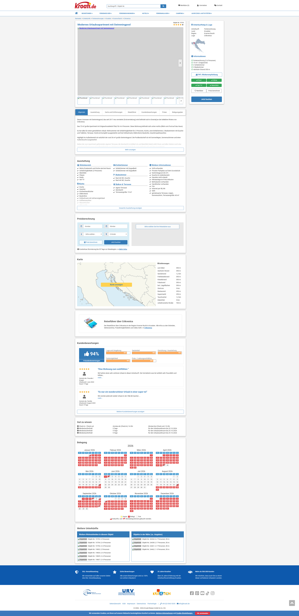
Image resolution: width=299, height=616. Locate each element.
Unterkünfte (86, 18)
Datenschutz (141, 604)
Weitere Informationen (164, 613)
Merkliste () (184, 5)
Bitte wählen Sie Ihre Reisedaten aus (158, 227)
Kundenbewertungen (149, 112)
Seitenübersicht (115, 604)
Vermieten (203, 5)
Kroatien (108, 18)
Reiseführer (132, 112)
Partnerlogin (152, 604)
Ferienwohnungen (98, 18)
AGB (124, 604)
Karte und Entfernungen (113, 112)
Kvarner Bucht (117, 18)
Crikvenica (127, 18)
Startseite (78, 18)
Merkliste (199, 90)
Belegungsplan (177, 112)
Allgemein (81, 112)
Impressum (131, 604)
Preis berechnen (91, 242)
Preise (164, 112)
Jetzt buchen (116, 242)
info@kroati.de (184, 604)
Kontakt (219, 5)
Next (180, 63)
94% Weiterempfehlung (208, 75)
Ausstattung (95, 112)
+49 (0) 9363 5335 (168, 604)
